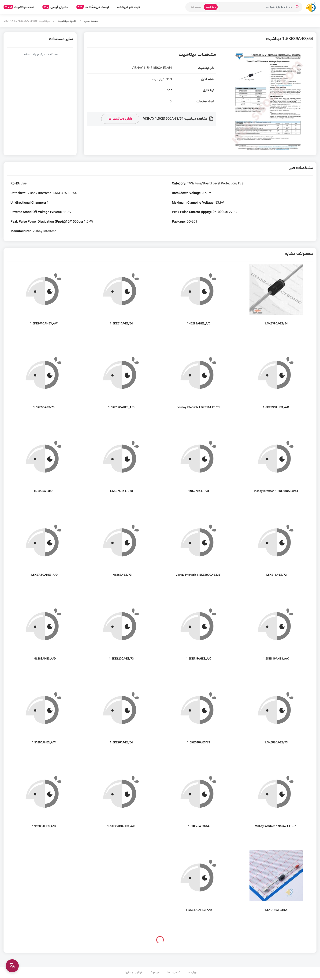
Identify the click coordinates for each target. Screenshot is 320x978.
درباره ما (192, 972)
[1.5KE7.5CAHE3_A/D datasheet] (44, 549)
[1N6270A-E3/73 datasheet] (199, 465)
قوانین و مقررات (132, 972)
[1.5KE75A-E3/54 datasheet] (199, 800)
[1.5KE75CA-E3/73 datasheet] (121, 465)
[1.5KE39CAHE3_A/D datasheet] (276, 382)
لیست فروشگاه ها (93, 7)
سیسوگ (155, 972)
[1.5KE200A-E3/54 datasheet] (121, 717)
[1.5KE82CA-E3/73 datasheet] (276, 717)
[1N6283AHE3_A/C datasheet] (199, 298)
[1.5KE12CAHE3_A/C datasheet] (121, 382)
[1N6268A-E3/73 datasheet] (121, 549)
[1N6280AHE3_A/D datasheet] (44, 800)
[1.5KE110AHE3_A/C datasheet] (276, 633)
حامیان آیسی (56, 7)
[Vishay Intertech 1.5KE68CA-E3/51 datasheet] (276, 465)
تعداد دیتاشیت (19, 7)
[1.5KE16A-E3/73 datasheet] (276, 549)
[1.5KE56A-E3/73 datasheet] (44, 382)
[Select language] (12, 965)
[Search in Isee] (297, 7)
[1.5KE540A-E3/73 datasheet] (199, 717)
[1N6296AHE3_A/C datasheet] (44, 717)
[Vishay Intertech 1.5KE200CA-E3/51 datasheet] (199, 549)
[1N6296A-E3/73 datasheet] (44, 465)
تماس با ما (173, 972)
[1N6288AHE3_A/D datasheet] (44, 633)
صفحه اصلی (90, 20)
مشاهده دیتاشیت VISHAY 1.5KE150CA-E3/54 (175, 118)
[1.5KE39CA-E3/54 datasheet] (276, 298)
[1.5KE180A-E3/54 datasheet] (276, 884)
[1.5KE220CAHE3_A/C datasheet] (121, 800)
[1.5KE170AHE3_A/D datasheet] (199, 884)
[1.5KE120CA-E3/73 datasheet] (121, 633)
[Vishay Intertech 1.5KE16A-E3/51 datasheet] (199, 382)
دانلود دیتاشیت (66, 20)
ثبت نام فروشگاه (128, 7)
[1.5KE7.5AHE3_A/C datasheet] (199, 633)
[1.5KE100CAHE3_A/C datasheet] (44, 298)
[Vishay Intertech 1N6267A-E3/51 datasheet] (276, 800)
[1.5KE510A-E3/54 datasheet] (121, 298)
